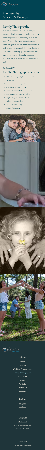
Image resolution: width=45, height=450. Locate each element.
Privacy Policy (22, 441)
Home (22, 361)
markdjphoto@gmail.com (22, 425)
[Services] (39, 365)
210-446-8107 (22, 422)
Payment (22, 391)
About (22, 380)
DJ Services (22, 376)
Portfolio (22, 384)
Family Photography (22, 373)
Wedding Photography (22, 369)
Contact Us (22, 388)
